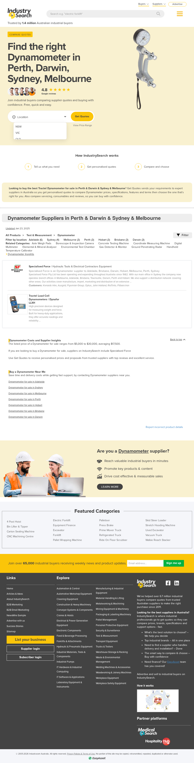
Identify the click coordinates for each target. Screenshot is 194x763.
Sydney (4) (53, 239)
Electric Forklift (61, 520)
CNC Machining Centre (20, 536)
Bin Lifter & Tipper (17, 526)
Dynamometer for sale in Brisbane (26, 411)
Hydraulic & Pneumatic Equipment (74, 646)
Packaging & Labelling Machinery (113, 614)
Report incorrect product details (164, 427)
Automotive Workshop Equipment (74, 593)
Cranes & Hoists (65, 615)
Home (10, 588)
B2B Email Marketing (18, 609)
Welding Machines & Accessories (113, 667)
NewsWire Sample (16, 615)
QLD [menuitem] (18, 139)
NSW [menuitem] (19, 126)
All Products (13, 235)
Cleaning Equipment (67, 599)
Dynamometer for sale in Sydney (26, 387)
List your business (30, 639)
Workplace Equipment (107, 678)
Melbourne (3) (72, 239)
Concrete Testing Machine (113, 243)
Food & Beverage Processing (72, 635)
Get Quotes (82, 116)
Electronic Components (69, 630)
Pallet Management (106, 619)
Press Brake (106, 525)
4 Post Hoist (14, 521)
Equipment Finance (64, 525)
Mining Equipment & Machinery (112, 609)
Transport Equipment (107, 641)
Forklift (57, 535)
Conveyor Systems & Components (75, 609)
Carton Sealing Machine (20, 531)
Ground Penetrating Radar (146, 247)
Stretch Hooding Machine (160, 525)
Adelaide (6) (35, 239)
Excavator (58, 530)
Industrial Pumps (65, 661)
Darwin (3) (138, 239)
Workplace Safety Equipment (111, 683)
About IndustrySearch (18, 599)
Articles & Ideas (15, 593)
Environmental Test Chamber (78, 247)
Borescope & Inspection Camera (75, 243)
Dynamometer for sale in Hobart (25, 405)
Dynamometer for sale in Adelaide (27, 381)
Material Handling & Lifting (110, 598)
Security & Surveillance (108, 630)
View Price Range (82, 125)
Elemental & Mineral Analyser (40, 247)
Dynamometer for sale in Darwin (26, 416)
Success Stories (15, 626)
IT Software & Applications (70, 677)
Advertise (177, 4)
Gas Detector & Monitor (113, 247)
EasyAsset (173, 661)
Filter (185, 235)
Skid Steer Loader (156, 520)
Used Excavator (155, 530)
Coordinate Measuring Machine (151, 243)
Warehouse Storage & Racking (112, 652)
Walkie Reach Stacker (158, 540)
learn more (110, 486)
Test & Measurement (39, 235)
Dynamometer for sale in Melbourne (27, 393)
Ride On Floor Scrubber (113, 540)
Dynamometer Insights (21, 254)
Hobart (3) (104, 239)
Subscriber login (30, 657)
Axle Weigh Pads (41, 243)
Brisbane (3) (121, 239)
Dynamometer (66, 235)
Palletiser (104, 520)
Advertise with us (16, 620)
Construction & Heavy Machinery (74, 604)
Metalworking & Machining (110, 603)
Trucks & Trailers (104, 646)
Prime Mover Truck (110, 530)
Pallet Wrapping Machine (67, 540)
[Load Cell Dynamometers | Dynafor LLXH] (37, 292)
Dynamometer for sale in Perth (25, 399)
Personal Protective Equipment (112, 625)
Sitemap (11, 631)
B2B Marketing (15, 604)
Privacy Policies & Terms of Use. (81, 754)
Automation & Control (68, 588)
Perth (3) (89, 239)
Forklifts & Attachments (69, 641)
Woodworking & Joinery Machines (113, 672)
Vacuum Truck (154, 535)
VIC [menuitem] (18, 133)
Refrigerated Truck (110, 535)
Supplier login (30, 649)
